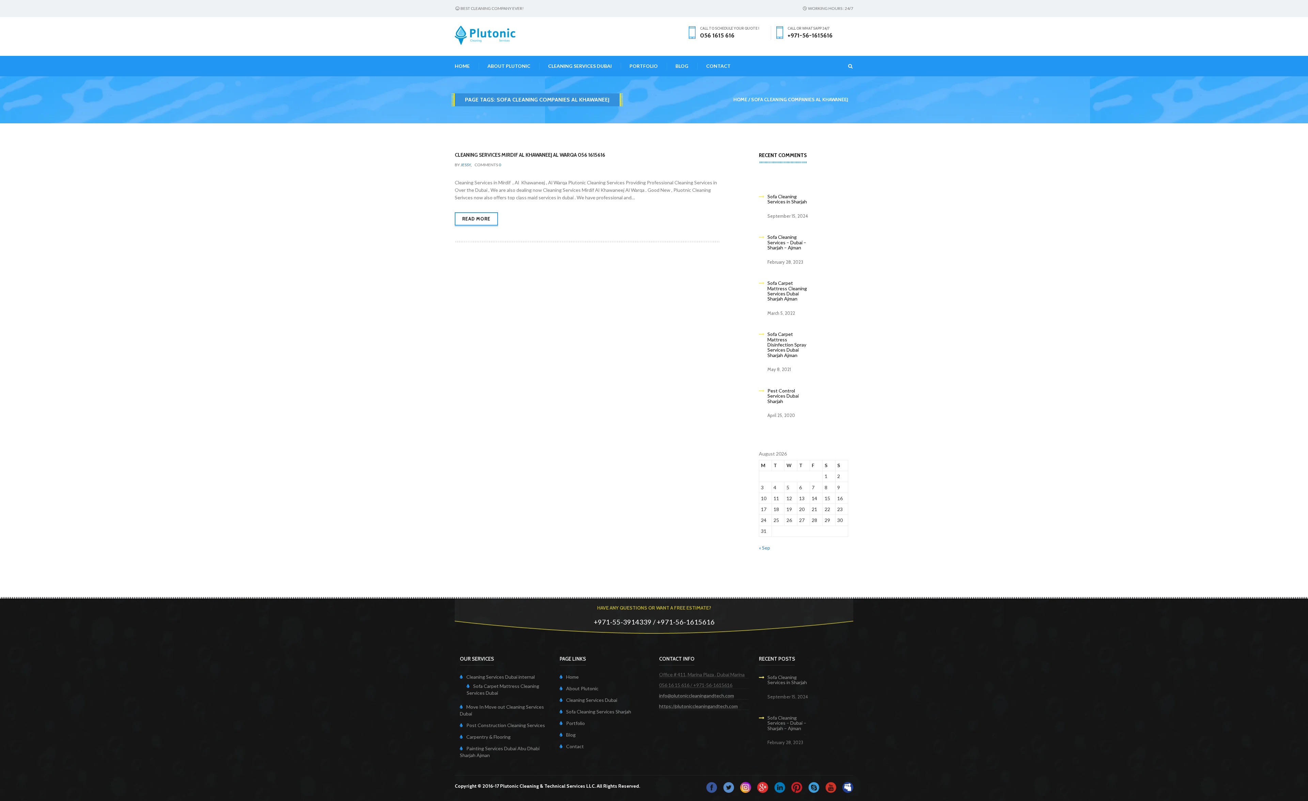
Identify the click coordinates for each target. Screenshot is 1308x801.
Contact (718, 66)
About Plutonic (508, 66)
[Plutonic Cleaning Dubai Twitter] (728, 786)
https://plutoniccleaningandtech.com (698, 706)
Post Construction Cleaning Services (505, 725)
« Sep (764, 548)
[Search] (846, 66)
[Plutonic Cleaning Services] (745, 786)
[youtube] (830, 786)
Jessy (466, 164)
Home (462, 66)
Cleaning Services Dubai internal (500, 677)
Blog (681, 66)
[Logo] (485, 34)
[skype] (813, 786)
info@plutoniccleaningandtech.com (696, 695)
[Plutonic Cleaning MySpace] (847, 786)
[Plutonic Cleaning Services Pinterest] (796, 786)
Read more (476, 218)
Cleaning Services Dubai (580, 66)
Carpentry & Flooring (488, 737)
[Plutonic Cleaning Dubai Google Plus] (762, 786)
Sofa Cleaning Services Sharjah (598, 711)
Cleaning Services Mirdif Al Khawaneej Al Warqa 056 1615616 (530, 155)
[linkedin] (779, 786)
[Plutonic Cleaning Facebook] (711, 786)
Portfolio (643, 66)
